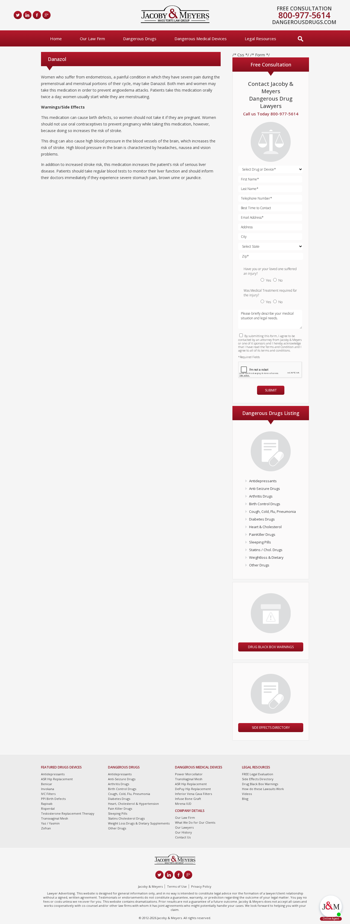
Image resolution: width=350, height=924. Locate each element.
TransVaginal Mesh (188, 779)
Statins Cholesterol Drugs (126, 818)
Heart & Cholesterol (265, 526)
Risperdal (48, 808)
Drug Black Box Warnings (271, 647)
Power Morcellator (189, 774)
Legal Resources (260, 38)
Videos (247, 794)
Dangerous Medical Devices (200, 38)
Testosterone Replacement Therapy (67, 813)
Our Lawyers (184, 827)
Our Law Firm (92, 38)
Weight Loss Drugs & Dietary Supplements (139, 823)
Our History (183, 832)
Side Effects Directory (271, 727)
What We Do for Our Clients (195, 822)
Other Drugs (259, 565)
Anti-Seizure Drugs (264, 488)
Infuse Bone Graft (188, 799)
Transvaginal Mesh (54, 818)
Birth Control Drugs (264, 503)
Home (56, 38)
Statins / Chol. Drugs (265, 549)
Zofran (46, 828)
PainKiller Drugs (262, 534)
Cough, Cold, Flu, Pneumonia (272, 511)
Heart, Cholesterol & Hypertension (133, 804)
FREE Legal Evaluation (257, 774)
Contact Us (183, 837)
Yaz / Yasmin (50, 823)
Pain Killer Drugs (120, 808)
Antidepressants (263, 480)
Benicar (46, 784)
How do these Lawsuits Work (263, 789)
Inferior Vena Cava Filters (193, 794)
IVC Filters (48, 794)
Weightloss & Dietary (266, 557)
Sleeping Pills (260, 542)
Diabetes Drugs (262, 519)
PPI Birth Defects (53, 799)
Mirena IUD (183, 804)
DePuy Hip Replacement (193, 789)
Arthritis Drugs (261, 496)
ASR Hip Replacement (57, 779)
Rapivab (46, 804)
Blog (245, 799)
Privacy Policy (201, 886)
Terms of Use (177, 886)
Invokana (47, 789)
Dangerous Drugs (139, 38)
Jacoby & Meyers (150, 886)
